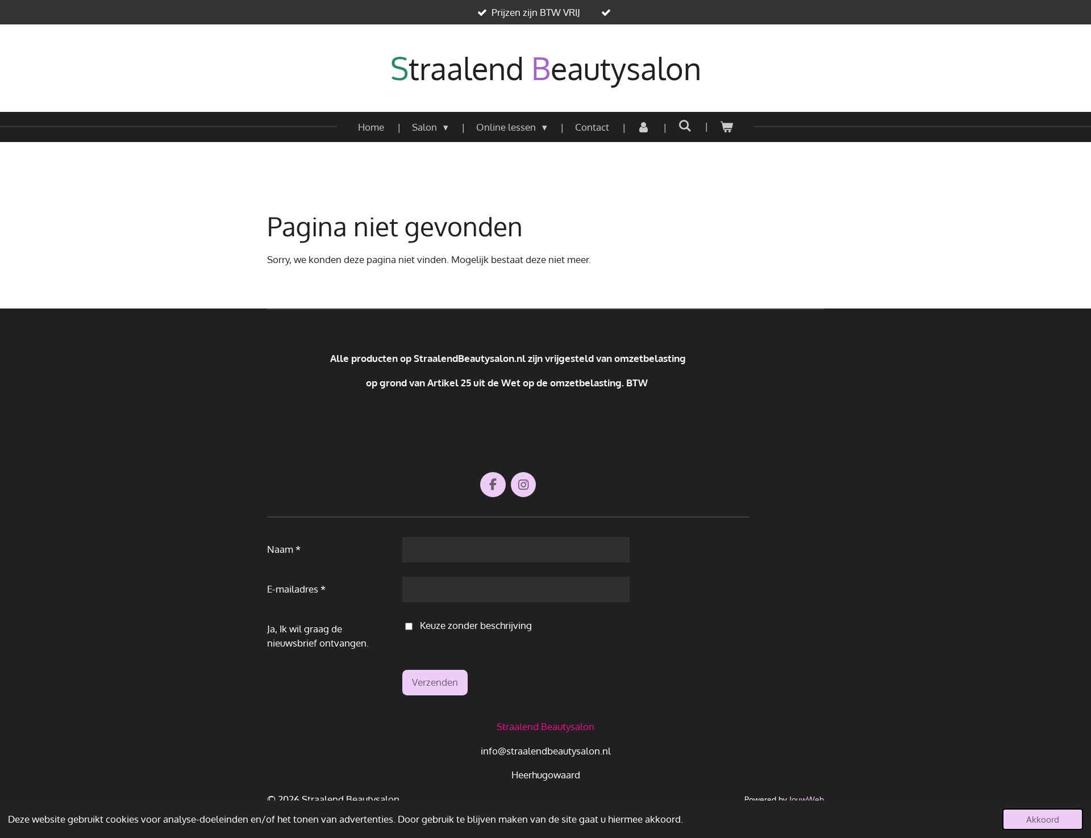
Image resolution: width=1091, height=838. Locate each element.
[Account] (644, 127)
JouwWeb (806, 799)
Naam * (284, 549)
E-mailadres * (296, 589)
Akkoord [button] (1042, 819)
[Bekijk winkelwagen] (726, 127)
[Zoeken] (684, 126)
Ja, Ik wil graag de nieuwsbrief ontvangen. (318, 636)
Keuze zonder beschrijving (476, 625)
